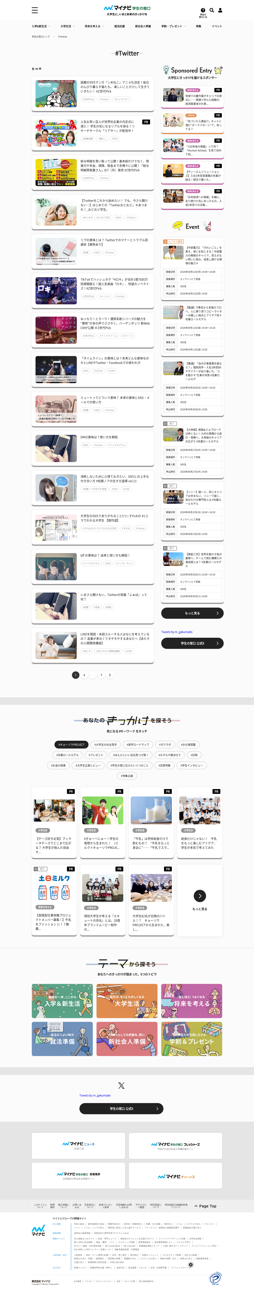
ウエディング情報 (126, 1242)
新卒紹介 (134, 1255)
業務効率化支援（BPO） (101, 1268)
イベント (217, 26)
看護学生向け (114, 1224)
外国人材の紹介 (117, 1262)
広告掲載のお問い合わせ (124, 1205)
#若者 (97, 607)
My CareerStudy (112, 1246)
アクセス (88, 1281)
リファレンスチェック (181, 1268)
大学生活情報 (195, 1238)
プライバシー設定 (141, 1206)
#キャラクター (122, 99)
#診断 (194, 755)
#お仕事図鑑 (188, 744)
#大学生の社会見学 (105, 744)
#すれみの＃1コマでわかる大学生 (100, 528)
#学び (115, 139)
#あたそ (87, 651)
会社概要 (77, 1281)
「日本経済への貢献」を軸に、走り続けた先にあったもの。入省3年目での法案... (203, 201)
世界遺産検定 (144, 1242)
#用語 (108, 607)
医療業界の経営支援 (97, 1262)
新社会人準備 (143, 26)
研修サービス (80, 1268)
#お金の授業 (58, 765)
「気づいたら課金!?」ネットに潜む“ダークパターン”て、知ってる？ (203, 125)
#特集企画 (127, 776)
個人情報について (63, 1205)
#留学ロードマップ (138, 744)
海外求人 (168, 1224)
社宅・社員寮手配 (158, 1268)
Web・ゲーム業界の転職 (97, 1255)
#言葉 (86, 252)
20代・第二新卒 (119, 1255)
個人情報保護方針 (146, 1281)
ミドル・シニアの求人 (94, 1228)
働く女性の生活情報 (83, 1242)
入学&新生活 (39, 26)
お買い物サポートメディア (175, 1246)
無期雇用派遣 (202, 1258)
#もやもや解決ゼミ (170, 755)
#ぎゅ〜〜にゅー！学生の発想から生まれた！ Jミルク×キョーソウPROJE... (101, 843)
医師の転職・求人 (168, 1258)
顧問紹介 (100, 1258)
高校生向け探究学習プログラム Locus (111, 1233)
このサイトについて (40, 1205)
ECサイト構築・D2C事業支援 (87, 1246)
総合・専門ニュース (107, 1238)
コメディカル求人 (148, 1258)
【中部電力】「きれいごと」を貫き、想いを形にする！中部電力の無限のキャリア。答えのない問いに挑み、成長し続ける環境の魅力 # (203, 255)
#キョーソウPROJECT (71, 744)
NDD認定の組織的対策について (176, 1205)
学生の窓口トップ (41, 37)
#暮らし (103, 139)
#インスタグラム (117, 445)
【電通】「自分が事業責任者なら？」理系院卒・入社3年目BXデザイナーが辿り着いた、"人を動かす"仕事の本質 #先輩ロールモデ (203, 371)
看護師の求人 (130, 1258)
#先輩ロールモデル (67, 755)
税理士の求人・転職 (83, 1258)
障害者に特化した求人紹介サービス (124, 1228)
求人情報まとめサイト (84, 1238)
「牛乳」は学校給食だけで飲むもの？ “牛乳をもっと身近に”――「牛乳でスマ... (151, 843)
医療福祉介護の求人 (192, 1228)
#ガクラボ (165, 744)
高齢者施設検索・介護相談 (127, 1249)
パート (77, 1228)
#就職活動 (88, 139)
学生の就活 (79, 1224)
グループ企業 (129, 1281)
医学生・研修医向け (133, 1224)
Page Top (207, 1206)
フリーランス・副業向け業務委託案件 (161, 1228)
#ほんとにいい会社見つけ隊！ (131, 755)
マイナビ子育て (183, 1242)
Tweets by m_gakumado (176, 631)
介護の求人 (79, 1262)
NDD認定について (156, 1205)
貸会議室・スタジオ (137, 1268)
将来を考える (92, 26)
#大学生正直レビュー (88, 765)
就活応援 (119, 26)
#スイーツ (127, 336)
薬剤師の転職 (114, 1258)
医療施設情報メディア (149, 1246)
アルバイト (209, 1224)
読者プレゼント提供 (105, 1205)
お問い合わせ (77, 1205)
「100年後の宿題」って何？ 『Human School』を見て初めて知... (203, 150)
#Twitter (62, 37)
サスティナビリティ (104, 1281)
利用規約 (52, 1205)
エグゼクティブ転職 (171, 1255)
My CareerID (129, 1246)
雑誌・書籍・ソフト (105, 1242)
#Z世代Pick (88, 99)
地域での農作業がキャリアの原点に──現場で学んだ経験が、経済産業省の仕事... (203, 100)
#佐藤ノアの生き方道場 (94, 489)
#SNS (118, 217)
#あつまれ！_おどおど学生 (96, 217)
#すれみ (126, 528)
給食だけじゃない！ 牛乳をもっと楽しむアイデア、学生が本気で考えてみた (199, 843)
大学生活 (66, 26)
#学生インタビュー (192, 765)
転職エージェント (150, 1255)
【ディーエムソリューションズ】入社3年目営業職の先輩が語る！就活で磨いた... (203, 175)
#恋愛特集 (165, 765)
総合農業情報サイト (163, 1242)
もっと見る (192, 613)
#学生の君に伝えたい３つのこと (130, 765)
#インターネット (124, 563)
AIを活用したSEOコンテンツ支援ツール (92, 1249)
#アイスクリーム (108, 336)
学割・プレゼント (171, 26)
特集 (198, 26)
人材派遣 (78, 1255)
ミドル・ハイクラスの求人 (188, 1224)
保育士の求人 (186, 1258)
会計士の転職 (190, 1255)
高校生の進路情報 (82, 1233)
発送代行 (120, 1268)
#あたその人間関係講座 (108, 651)
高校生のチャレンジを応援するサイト (137, 1238)
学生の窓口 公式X (192, 643)
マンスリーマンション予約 (204, 1246)
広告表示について (90, 1205)
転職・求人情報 (153, 1224)
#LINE (112, 371)
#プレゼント (96, 755)
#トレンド (105, 296)
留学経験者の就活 (96, 1224)
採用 (118, 1281)
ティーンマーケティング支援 (172, 1238)
